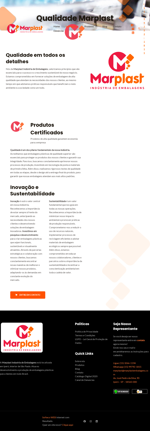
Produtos (89, 26)
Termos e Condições (85, 335)
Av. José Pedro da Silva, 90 (126, 378)
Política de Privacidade (86, 331)
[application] (77, 26)
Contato (117, 26)
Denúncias (58, 30)
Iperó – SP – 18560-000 (125, 381)
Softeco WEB (49, 417)
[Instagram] (133, 29)
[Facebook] (132, 25)
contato (141, 340)
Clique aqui (67, 424)
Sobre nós (71, 26)
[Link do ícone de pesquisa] (139, 29)
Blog (104, 26)
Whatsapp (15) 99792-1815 (127, 366)
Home (56, 26)
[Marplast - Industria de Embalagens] (25, 28)
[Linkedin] (133, 32)
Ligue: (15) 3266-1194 (124, 363)
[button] (27, 295)
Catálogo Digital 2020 (86, 376)
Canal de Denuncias (84, 379)
